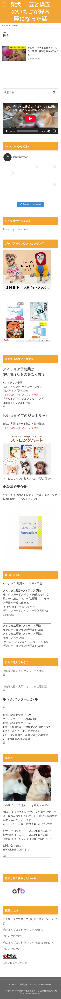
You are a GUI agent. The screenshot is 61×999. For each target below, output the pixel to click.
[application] (30, 118)
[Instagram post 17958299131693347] (12, 173)
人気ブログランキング (15, 963)
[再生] (6, 131)
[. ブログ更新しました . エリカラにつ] (12, 191)
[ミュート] (49, 131)
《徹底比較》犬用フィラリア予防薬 (23, 671)
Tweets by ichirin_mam (16, 229)
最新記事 (24, 984)
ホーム (13, 984)
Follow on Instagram (32, 204)
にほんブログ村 (12, 936)
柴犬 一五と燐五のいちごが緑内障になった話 (30, 11)
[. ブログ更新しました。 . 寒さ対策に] (48, 173)
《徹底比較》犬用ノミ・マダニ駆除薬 (25, 686)
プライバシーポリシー (41, 984)
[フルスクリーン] (54, 131)
